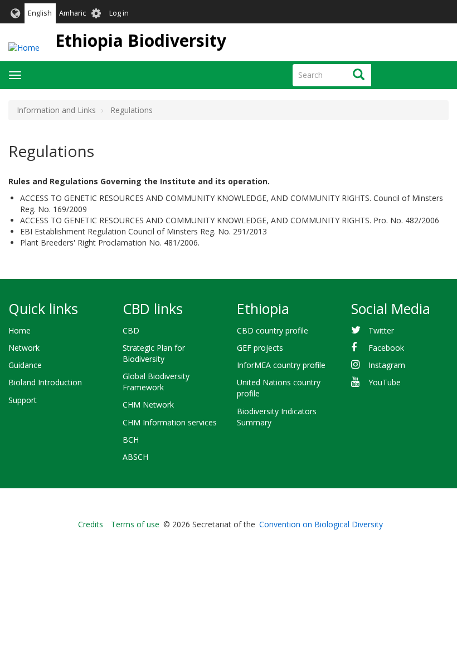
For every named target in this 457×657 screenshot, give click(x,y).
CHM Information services (170, 422)
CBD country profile (272, 330)
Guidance (25, 365)
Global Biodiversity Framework (156, 382)
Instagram (386, 365)
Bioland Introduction (45, 382)
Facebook (386, 347)
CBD (131, 330)
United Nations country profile (278, 388)
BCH (131, 439)
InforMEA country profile (281, 365)
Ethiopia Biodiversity (140, 40)
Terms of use (135, 524)
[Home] (24, 47)
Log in (119, 13)
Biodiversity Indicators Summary (277, 417)
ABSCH (135, 457)
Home (19, 330)
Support (22, 400)
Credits (90, 524)
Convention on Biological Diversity (321, 524)
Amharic (72, 13)
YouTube (384, 382)
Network (24, 347)
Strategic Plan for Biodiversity (154, 353)
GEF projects (260, 347)
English (40, 13)
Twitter (381, 330)
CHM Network (148, 404)
